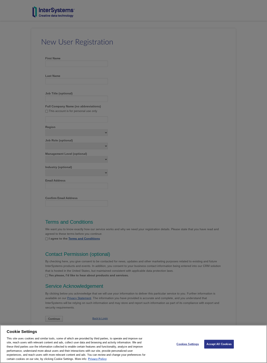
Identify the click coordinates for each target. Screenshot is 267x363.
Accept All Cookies (219, 344)
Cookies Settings (187, 344)
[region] (133, 344)
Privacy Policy (97, 358)
